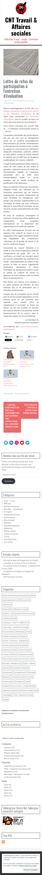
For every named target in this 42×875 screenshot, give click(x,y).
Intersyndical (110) (12, 750)
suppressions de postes (10, 690)
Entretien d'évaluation (22, 394)
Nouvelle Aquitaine (11, 526)
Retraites (31, 672)
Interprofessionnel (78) (14, 756)
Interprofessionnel (11, 515)
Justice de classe (25, 650)
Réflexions (8, 528)
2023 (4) (7, 793)
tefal (36, 690)
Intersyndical (9, 517)
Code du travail (29, 614)
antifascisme (7, 605)
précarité (5, 668)
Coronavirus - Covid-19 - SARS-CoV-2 (15, 623)
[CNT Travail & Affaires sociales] (21, 9)
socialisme (19, 681)
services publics (7, 681)
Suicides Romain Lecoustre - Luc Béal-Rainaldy (18, 686)
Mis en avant (9, 520)
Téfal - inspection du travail (23, 695)
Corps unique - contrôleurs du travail (15, 627)
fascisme (23, 636)
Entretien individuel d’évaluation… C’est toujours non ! (10, 383)
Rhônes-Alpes (8, 394)
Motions (7, 523)
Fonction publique (8, 645)
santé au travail (27, 677)
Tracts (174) (9, 747)
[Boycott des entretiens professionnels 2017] (10, 354)
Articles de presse (11, 506)
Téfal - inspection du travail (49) (17, 769)
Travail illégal (6, 695)
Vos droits (8, 542)
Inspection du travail (9, 650)
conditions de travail (9, 618)
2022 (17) (8, 796)
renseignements (20, 672)
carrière (18, 614)
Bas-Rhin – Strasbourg (13, 509)
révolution (16, 677)
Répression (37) (10, 771)
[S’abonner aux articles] (3, 841)
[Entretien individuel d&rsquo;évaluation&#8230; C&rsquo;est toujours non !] (10, 373)
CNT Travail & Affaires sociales (21, 26)
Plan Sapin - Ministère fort (11, 663)
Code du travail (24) (12, 777)
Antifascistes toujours (12, 577)
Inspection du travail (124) (15, 766)
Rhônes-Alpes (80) (12, 753)
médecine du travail (26, 654)
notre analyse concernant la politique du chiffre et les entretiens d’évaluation (21, 111)
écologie (5, 699)
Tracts (6, 536)
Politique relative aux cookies (28, 866)
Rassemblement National (20, 668)
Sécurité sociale (26, 690)
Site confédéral (13, 724)
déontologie (20, 632)
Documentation (7, 632)
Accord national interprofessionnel (14, 595)
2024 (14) (8, 790)
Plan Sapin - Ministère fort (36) (17, 774)
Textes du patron (11, 534)
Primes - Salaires (29, 663)
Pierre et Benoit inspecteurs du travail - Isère (17, 659)
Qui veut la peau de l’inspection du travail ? (21, 560)
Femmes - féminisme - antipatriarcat (15, 641)
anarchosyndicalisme (9, 600)
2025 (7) (7, 787)
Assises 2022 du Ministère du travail (15, 609)
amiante (32, 595)
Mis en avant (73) (11, 758)
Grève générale (22, 645)
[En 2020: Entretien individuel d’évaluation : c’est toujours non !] (27, 354)
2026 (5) (7, 785)
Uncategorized (10, 539)
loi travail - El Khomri (9, 654)
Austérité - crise (8, 614)
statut (27, 681)
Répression (6, 677)
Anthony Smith (25, 600)
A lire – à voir (9, 501)
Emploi (28, 632)
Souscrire (8, 481)
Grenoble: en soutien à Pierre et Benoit (19, 563)
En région (8, 512)
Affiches (7, 503)
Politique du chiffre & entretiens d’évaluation (30, 410)
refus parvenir (7, 672)
